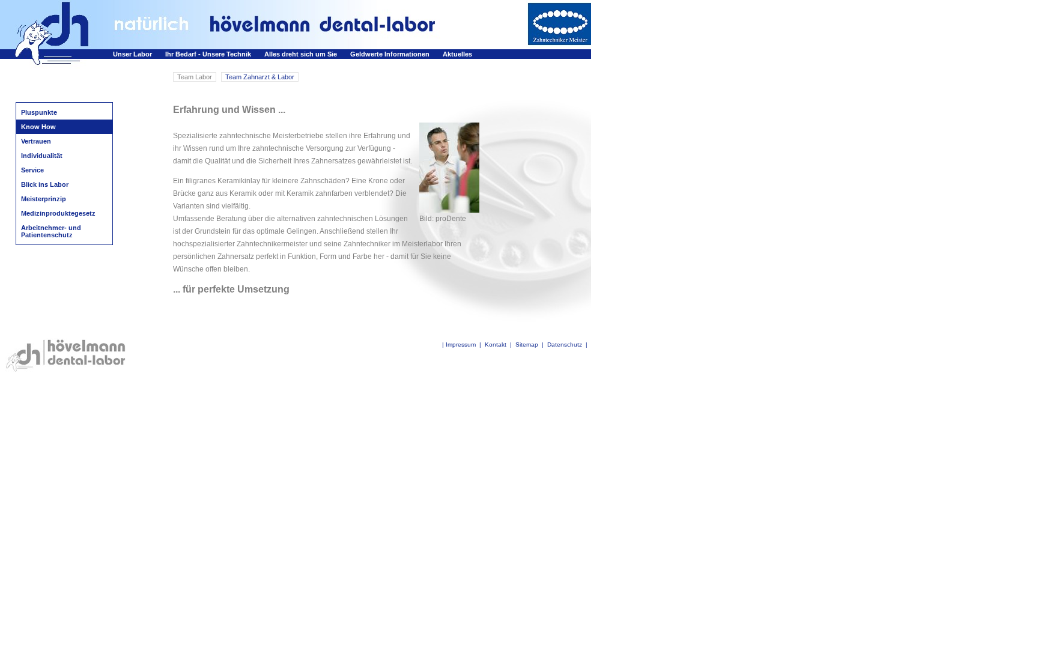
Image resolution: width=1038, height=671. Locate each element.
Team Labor (194, 76)
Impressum (461, 344)
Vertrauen (36, 141)
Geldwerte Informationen (389, 54)
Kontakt (495, 344)
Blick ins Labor (44, 184)
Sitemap (526, 344)
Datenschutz (564, 344)
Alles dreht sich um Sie (300, 54)
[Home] (56, 46)
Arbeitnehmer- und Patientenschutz (51, 231)
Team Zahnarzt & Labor (259, 76)
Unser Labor (132, 54)
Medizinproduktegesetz (58, 213)
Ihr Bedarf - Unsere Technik (208, 54)
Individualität (41, 155)
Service (32, 170)
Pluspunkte (39, 112)
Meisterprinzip (43, 198)
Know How (38, 126)
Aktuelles (457, 54)
